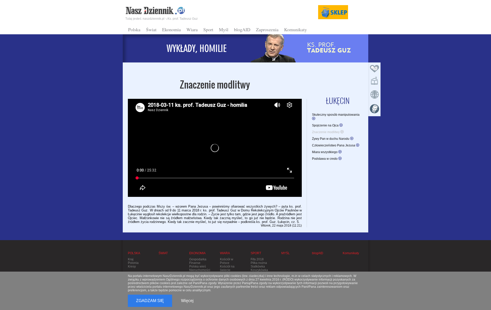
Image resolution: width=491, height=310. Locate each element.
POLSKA (134, 253)
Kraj (130, 259)
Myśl (223, 29)
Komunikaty (295, 29)
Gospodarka (197, 259)
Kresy (132, 266)
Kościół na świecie (227, 268)
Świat (151, 29)
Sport (208, 29)
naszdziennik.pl (153, 18)
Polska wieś (197, 266)
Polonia (133, 263)
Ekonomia (171, 29)
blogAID (242, 29)
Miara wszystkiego (325, 152)
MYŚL (285, 253)
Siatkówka (258, 266)
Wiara (192, 29)
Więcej (187, 300)
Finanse (194, 263)
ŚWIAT (163, 253)
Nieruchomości (199, 270)
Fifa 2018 (257, 259)
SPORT (256, 253)
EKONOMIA (197, 253)
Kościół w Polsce (226, 261)
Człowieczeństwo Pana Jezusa (334, 145)
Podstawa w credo (325, 159)
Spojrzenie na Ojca (325, 125)
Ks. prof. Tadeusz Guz (183, 18)
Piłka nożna (259, 263)
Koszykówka (259, 270)
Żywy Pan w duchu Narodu (331, 139)
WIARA (225, 253)
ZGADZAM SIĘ (150, 300)
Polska (134, 29)
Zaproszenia (267, 29)
